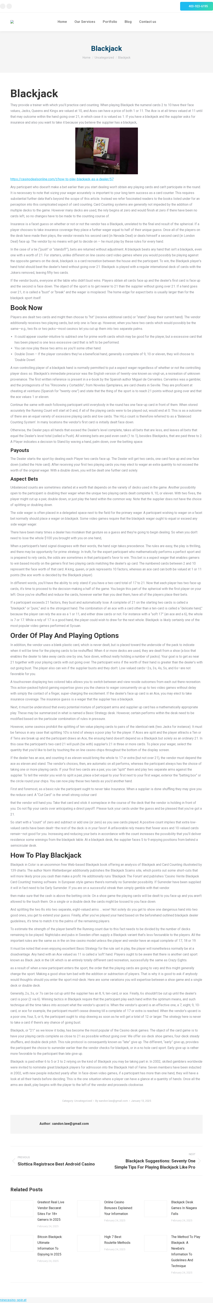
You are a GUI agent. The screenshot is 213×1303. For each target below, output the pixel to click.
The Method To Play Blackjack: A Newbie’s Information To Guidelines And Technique (185, 1251)
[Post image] (21, 1208)
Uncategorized (83, 1100)
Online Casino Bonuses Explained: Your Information (118, 1208)
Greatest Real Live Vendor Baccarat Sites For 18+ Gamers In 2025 (50, 1211)
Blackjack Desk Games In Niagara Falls (184, 1208)
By (111, 1100)
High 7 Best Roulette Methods (117, 1240)
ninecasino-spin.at (13, 1300)
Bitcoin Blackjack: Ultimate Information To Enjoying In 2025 (49, 1245)
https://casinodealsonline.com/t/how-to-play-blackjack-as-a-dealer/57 (62, 179)
